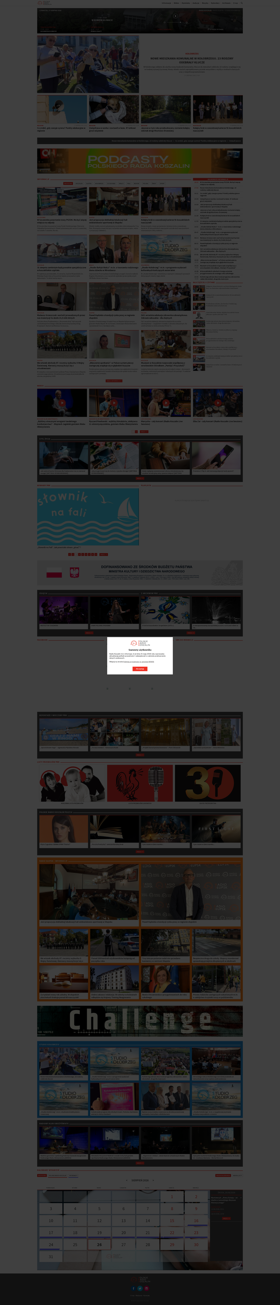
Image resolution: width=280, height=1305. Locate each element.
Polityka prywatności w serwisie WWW (138, 662)
